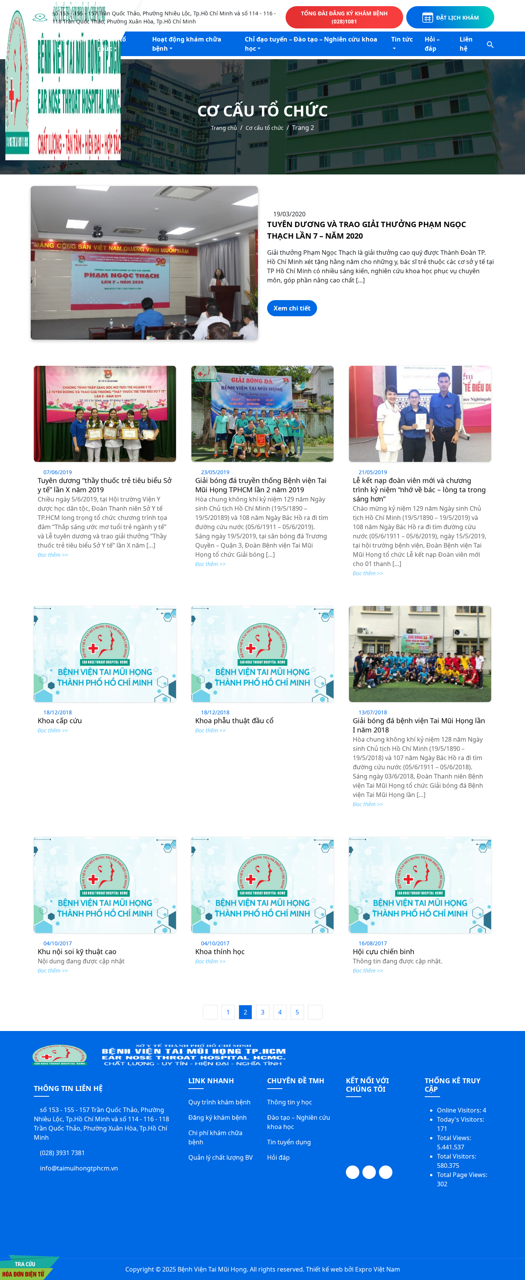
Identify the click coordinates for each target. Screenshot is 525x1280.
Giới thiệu (70, 39)
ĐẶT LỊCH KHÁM (457, 17)
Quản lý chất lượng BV (220, 1157)
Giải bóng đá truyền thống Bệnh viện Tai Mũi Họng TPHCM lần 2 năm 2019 (261, 485)
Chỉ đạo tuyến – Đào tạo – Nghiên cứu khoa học (311, 44)
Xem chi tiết (292, 308)
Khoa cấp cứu (60, 720)
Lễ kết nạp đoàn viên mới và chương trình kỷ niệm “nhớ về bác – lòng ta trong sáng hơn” (419, 489)
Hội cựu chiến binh (383, 951)
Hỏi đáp (278, 1157)
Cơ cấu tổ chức (111, 44)
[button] (490, 44)
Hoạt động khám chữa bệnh (186, 44)
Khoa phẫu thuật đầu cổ (234, 720)
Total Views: (455, 1138)
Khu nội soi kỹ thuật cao (77, 951)
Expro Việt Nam (377, 1269)
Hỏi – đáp (432, 44)
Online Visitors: (460, 1110)
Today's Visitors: (461, 1119)
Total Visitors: (457, 1156)
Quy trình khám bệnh (219, 1102)
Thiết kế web (324, 1269)
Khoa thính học (220, 951)
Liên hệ (466, 44)
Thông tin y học (289, 1102)
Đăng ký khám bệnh (217, 1117)
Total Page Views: (463, 1174)
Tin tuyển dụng (289, 1142)
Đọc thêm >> (53, 554)
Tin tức (402, 39)
